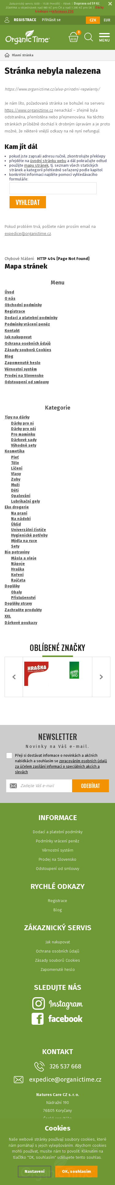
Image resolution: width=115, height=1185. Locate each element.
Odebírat (90, 785)
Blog (57, 910)
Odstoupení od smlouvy (57, 868)
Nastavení (34, 1171)
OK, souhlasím (76, 1171)
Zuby (15, 479)
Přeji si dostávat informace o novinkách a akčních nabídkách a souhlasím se (61, 763)
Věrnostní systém (57, 850)
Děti (15, 490)
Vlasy (16, 474)
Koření (17, 575)
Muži (15, 485)
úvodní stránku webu (48, 160)
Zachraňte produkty (23, 610)
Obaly (16, 592)
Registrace (57, 900)
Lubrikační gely (25, 501)
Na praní (19, 513)
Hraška (17, 569)
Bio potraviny (17, 552)
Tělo (15, 463)
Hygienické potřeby (29, 535)
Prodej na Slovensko (57, 859)
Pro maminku (23, 434)
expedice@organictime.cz (28, 233)
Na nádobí (21, 519)
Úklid (16, 524)
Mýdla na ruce (24, 541)
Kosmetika (15, 451)
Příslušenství (23, 598)
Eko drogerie (17, 507)
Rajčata (18, 580)
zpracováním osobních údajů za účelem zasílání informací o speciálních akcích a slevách (61, 766)
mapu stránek (36, 165)
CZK (93, 20)
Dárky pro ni (22, 423)
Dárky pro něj (23, 429)
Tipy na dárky (17, 417)
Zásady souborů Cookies (57, 960)
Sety (15, 546)
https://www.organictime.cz (29, 110)
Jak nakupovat (57, 942)
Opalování (20, 496)
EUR (107, 20)
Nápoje (18, 564)
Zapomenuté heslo (57, 969)
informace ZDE (63, 11)
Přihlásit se (51, 20)
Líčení (16, 468)
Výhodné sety (23, 445)
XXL (8, 616)
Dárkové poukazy (21, 623)
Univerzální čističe (28, 530)
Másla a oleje (23, 558)
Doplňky (12, 586)
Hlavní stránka (22, 55)
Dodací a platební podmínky (57, 832)
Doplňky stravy (18, 603)
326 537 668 (65, 1066)
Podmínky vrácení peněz (57, 841)
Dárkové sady (23, 440)
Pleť (15, 457)
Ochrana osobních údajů (57, 951)
